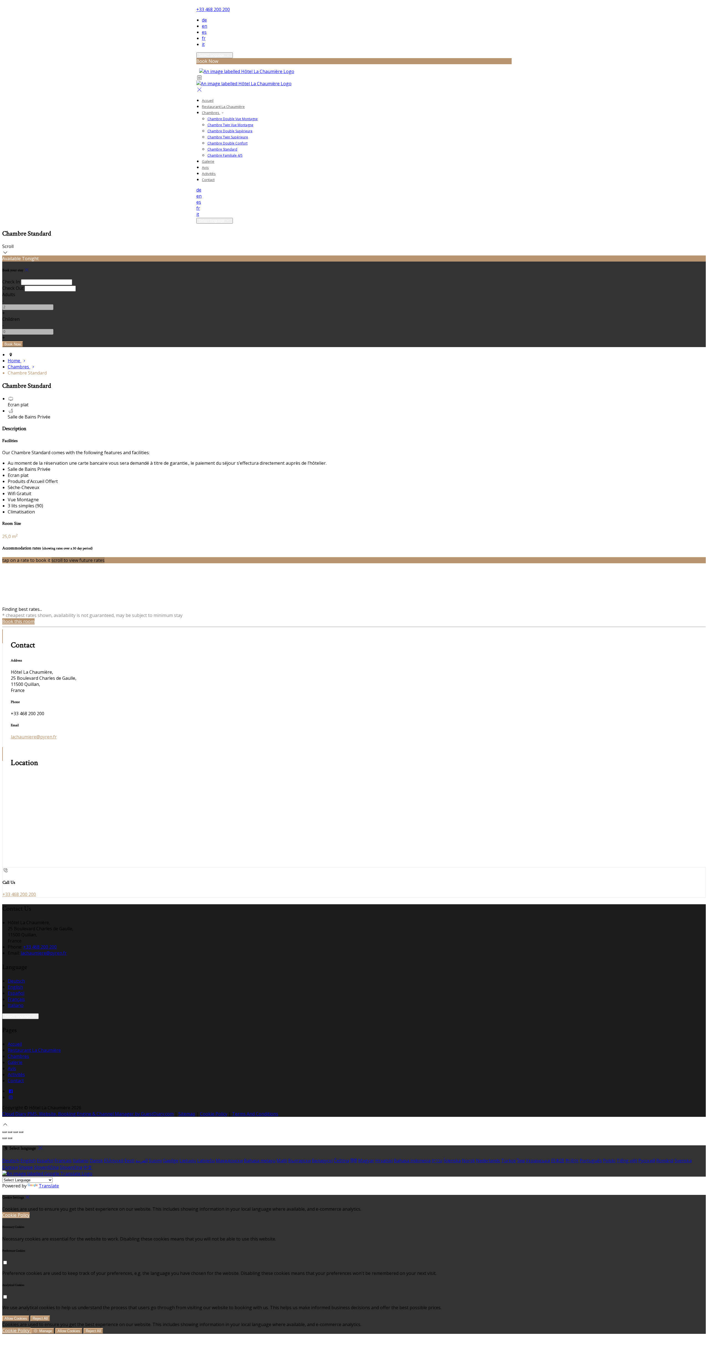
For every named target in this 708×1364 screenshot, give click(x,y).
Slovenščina (46, 1167)
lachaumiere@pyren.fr (34, 737)
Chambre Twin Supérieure (227, 137)
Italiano (16, 1005)
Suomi (155, 1161)
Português (591, 1161)
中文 (87, 1167)
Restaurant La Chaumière (223, 106)
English (15, 987)
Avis (205, 167)
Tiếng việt (626, 1161)
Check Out (13, 288)
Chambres (211, 112)
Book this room (18, 621)
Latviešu (206, 1161)
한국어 (572, 1161)
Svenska (683, 1161)
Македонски (229, 1161)
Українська (538, 1161)
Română (664, 1161)
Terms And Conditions (255, 1114)
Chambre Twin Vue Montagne (230, 125)
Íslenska (452, 1161)
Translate (49, 1186)
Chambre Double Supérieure (230, 131)
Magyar (366, 1161)
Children (11, 319)
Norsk (468, 1161)
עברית (437, 1161)
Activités (209, 173)
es (204, 32)
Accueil (208, 100)
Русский (646, 1161)
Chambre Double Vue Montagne (232, 119)
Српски (10, 1167)
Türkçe (508, 1161)
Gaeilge (170, 1161)
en (204, 26)
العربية (142, 1161)
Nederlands (488, 1161)
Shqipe (26, 1167)
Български (299, 1161)
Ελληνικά (113, 1161)
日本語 (557, 1161)
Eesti (129, 1161)
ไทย (521, 1161)
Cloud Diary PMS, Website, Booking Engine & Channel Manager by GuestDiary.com (88, 1114)
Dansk (96, 1161)
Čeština (341, 1161)
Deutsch (16, 981)
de (204, 20)
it (203, 44)
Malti (282, 1161)
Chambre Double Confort (227, 143)
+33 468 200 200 (213, 9)
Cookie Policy (213, 1114)
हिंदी (353, 1161)
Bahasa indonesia (412, 1161)
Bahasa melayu (259, 1161)
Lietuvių (187, 1161)
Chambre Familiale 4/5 (225, 155)
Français (16, 999)
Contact (208, 179)
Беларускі (322, 1161)
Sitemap (186, 1114)
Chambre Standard (222, 149)
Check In (11, 282)
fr (203, 38)
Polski (609, 1161)
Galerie (208, 161)
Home (14, 361)
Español (16, 993)
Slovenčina (71, 1167)
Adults (8, 294)
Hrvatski (384, 1161)
